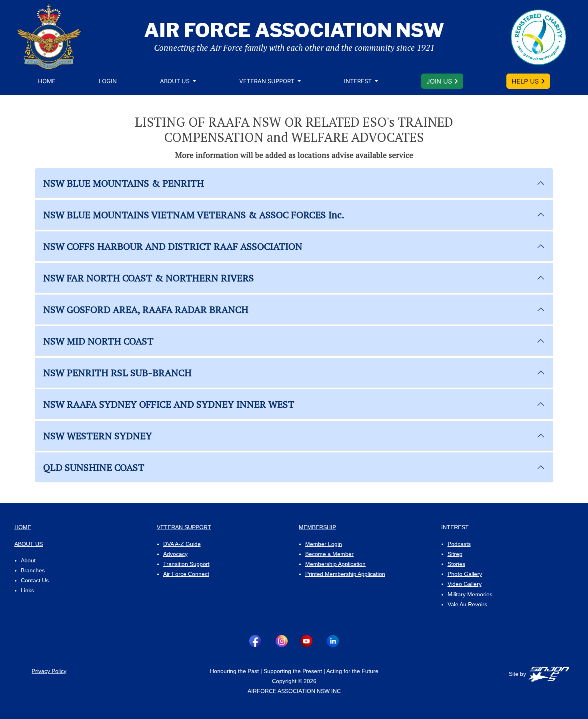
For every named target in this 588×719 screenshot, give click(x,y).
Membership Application (335, 564)
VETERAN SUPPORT (184, 527)
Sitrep (455, 554)
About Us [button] (175, 81)
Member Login (323, 544)
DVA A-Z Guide (182, 544)
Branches (33, 570)
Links (27, 590)
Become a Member (329, 554)
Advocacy (175, 554)
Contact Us (35, 580)
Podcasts (459, 544)
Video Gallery (465, 584)
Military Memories (470, 594)
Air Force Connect (186, 574)
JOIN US (440, 81)
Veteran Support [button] (267, 81)
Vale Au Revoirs (467, 604)
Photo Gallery (465, 574)
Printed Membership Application (345, 574)
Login (108, 81)
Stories (456, 564)
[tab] (294, 183)
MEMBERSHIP (317, 527)
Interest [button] (358, 81)
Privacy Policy (49, 671)
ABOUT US (28, 544)
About (28, 560)
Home (47, 81)
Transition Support (186, 564)
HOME (22, 527)
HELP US (526, 81)
